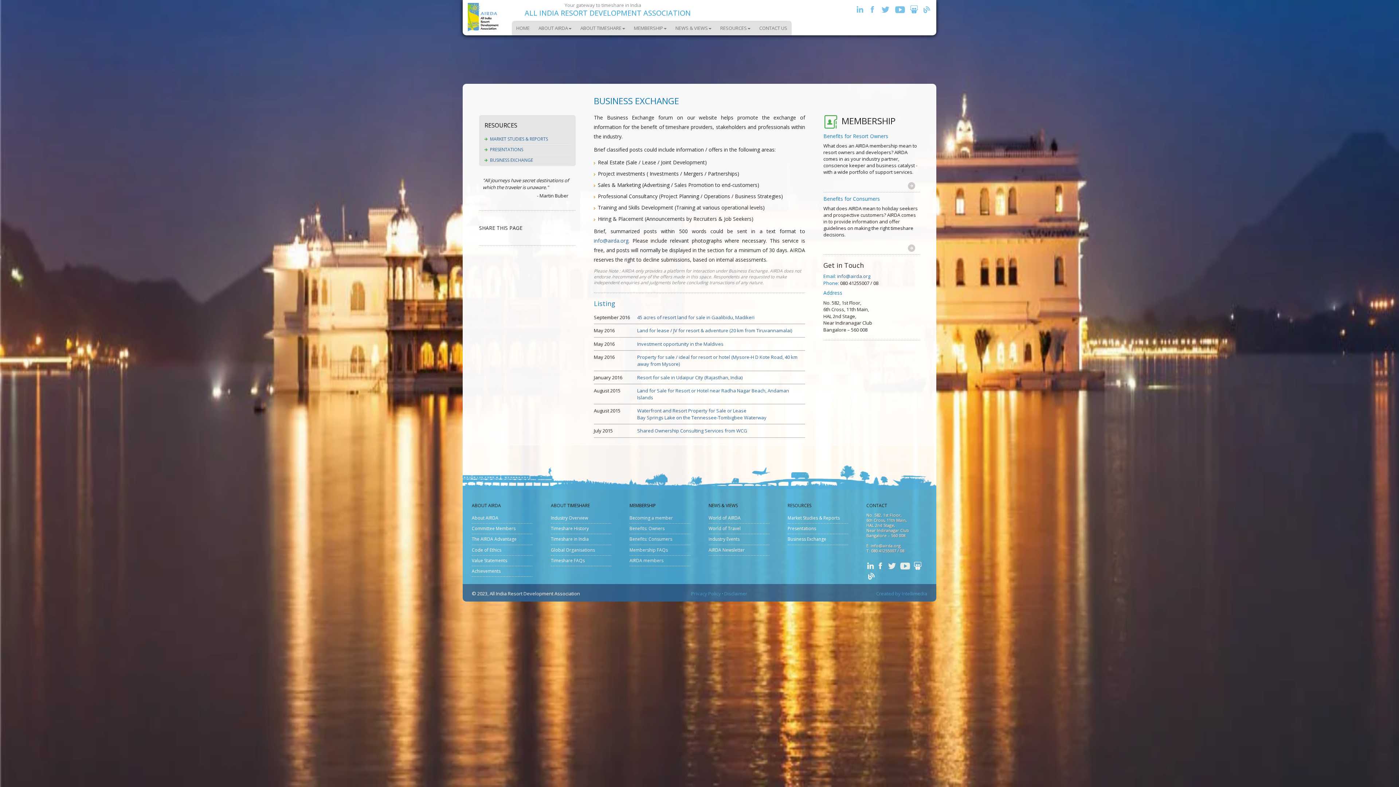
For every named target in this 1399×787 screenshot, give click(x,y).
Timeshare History (570, 528)
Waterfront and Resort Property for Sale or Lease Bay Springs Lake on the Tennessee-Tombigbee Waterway (702, 414)
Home (523, 28)
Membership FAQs (649, 550)
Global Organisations (573, 550)
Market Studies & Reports (519, 139)
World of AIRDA (725, 518)
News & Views (691, 28)
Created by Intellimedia (901, 593)
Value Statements (489, 560)
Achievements (486, 571)
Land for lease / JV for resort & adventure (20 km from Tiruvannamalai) (714, 330)
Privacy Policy (706, 593)
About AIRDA (553, 28)
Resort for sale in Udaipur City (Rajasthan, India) (689, 377)
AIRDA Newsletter (727, 550)
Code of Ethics (486, 550)
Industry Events (724, 539)
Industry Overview (569, 518)
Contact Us (773, 28)
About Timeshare (601, 28)
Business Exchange (511, 160)
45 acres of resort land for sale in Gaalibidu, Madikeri (696, 317)
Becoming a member (651, 518)
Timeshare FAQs (568, 560)
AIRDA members (646, 560)
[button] (911, 185)
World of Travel (725, 528)
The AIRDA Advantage (494, 539)
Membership (648, 28)
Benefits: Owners (647, 528)
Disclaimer (735, 593)
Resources (733, 28)
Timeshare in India (570, 539)
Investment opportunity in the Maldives (680, 344)
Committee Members (494, 528)
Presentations (506, 149)
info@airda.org (611, 240)
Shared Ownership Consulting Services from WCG (692, 430)
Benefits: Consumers (651, 539)
